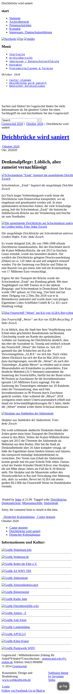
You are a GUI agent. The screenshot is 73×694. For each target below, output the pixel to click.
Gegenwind (19, 666)
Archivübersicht (19, 21)
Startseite (14, 18)
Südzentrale (51, 503)
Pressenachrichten (20, 25)
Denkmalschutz (11, 503)
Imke (18, 499)
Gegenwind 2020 (12, 124)
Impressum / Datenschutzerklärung (30, 32)
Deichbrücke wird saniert (28, 82)
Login (6, 686)
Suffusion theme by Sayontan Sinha (58, 676)
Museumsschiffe (32, 503)
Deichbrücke (58, 499)
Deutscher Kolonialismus (27, 85)
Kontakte (15, 28)
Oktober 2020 (34, 124)
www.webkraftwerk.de (16, 680)
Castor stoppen (20, 80)
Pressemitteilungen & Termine (31, 68)
